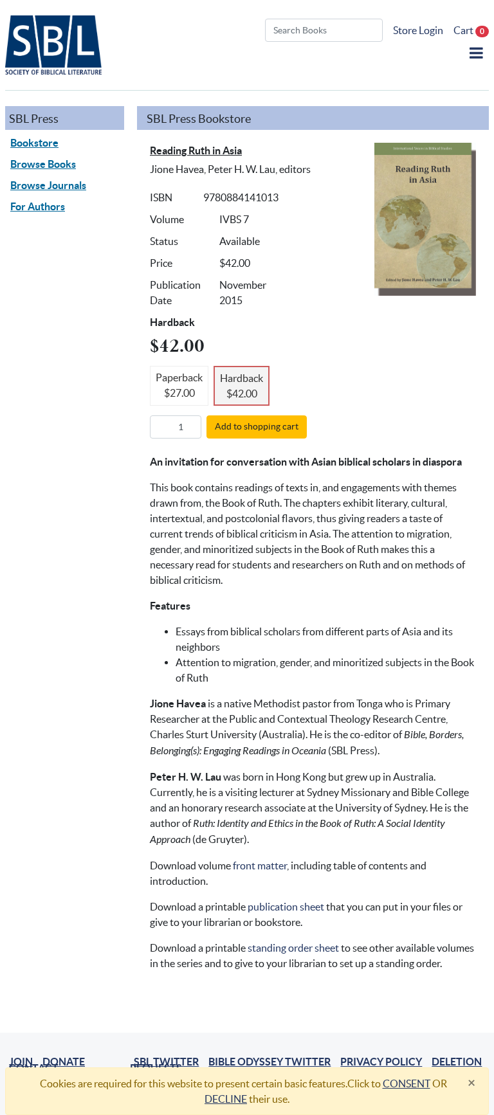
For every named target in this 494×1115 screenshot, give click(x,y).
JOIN (21, 1061)
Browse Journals (48, 185)
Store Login (418, 30)
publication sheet (286, 906)
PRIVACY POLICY (381, 1061)
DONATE (63, 1061)
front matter (260, 865)
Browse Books (43, 164)
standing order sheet (293, 948)
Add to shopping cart (256, 426)
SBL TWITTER (166, 1061)
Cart (468, 30)
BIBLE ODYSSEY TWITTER (269, 1061)
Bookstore (34, 143)
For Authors (37, 206)
